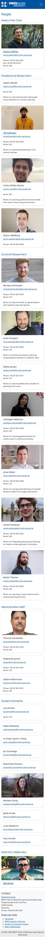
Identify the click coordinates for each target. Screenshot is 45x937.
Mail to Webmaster (13, 927)
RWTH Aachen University (15, 921)
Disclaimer (9, 919)
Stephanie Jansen (8, 897)
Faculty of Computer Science (16, 924)
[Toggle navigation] (41, 4)
